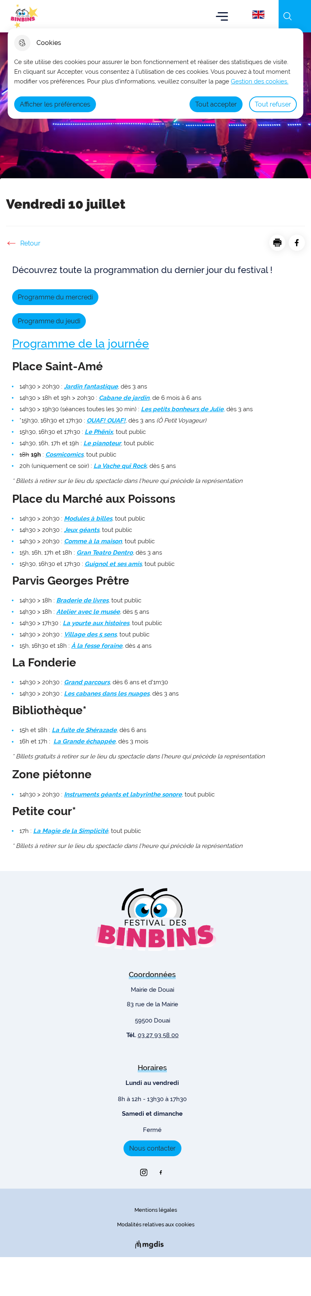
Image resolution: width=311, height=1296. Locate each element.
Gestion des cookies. (259, 81)
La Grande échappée (84, 741)
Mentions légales (155, 1210)
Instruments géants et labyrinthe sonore (123, 794)
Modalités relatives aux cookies (155, 1224)
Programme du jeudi (49, 321)
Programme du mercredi (55, 297)
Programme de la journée (80, 343)
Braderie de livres (82, 600)
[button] (277, 243)
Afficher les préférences (55, 104)
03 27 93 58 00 (158, 1035)
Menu (222, 16)
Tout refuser (273, 104)
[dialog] (155, 73)
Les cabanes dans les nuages (106, 693)
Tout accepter (216, 104)
